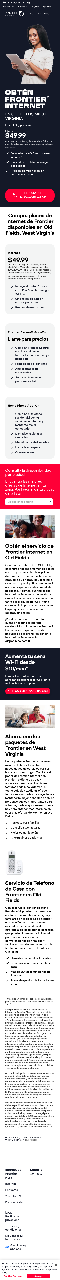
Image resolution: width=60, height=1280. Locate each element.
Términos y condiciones (13, 1227)
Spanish (47, 6)
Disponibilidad (14, 1202)
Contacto (36, 1173)
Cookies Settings (13, 1276)
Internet (10, 1184)
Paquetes (11, 1190)
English (35, 6)
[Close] (56, 1265)
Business (22, 6)
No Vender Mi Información (14, 1237)
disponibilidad (30, 1137)
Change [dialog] (27, 2)
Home (8, 1137)
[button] (50, 501)
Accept (38, 1276)
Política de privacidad (12, 1218)
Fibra (8, 1177)
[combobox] (26, 501)
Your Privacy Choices (18, 1247)
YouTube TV (13, 1196)
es (16, 1137)
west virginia (13, 1140)
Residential (8, 6)
